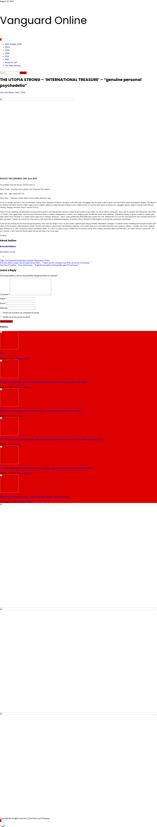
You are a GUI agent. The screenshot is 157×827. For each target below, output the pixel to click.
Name (3, 298)
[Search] (0, 70)
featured (12, 260)
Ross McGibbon (7, 92)
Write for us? (11, 62)
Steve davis (39, 260)
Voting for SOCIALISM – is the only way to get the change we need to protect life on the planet (44, 382)
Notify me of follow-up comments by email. (21, 312)
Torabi (47, 260)
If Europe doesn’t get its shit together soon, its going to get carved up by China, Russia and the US (45, 468)
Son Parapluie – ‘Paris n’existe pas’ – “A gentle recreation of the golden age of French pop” (39, 265)
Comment (5, 294)
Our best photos (13, 65)
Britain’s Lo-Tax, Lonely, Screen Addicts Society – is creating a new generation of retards (41, 411)
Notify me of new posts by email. (16, 317)
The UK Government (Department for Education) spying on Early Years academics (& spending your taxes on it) (51, 439)
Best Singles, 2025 (13, 44)
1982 (7, 59)
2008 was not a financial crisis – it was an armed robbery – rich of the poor (34, 497)
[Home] (0, 39)
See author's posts (7, 252)
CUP (2, 353)
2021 (7, 56)
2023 (7, 50)
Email (3, 303)
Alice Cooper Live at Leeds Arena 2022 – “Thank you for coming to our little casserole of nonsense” (45, 262)
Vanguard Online (43, 20)
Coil (6, 260)
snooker (30, 260)
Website (3, 308)
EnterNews (33, 818)
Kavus (23, 260)
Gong (18, 260)
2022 (7, 53)
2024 (7, 47)
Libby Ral (18, 416)
